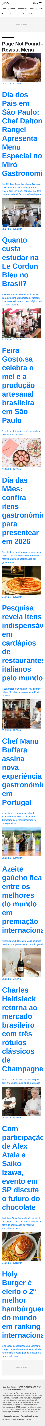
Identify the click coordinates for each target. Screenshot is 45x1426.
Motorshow (22, 14)
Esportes (13, 14)
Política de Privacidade (10, 1416)
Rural (32, 8)
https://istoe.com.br (14, 1412)
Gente (41, 8)
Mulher (32, 14)
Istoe (4, 8)
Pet (41, 14)
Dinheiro (13, 8)
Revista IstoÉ (22, 8)
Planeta (4, 14)
